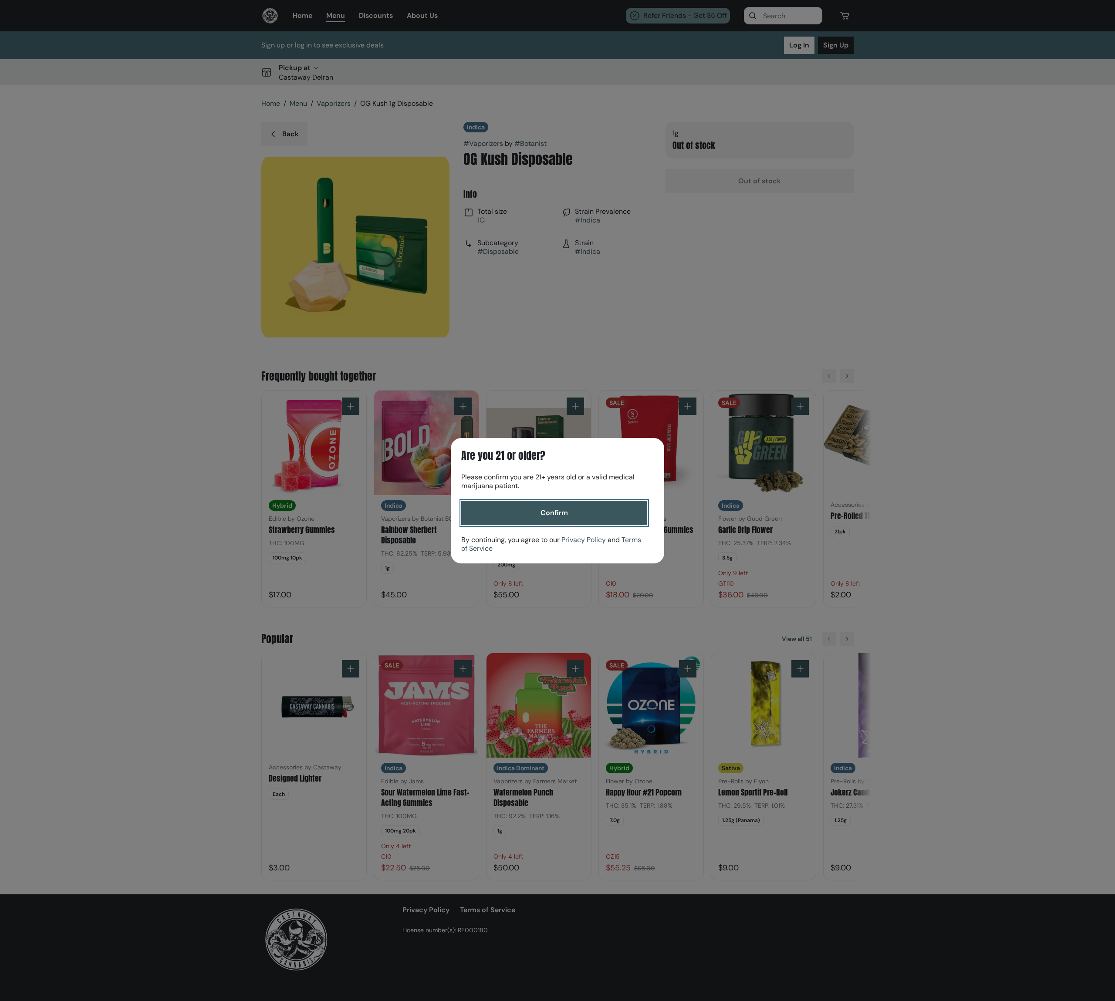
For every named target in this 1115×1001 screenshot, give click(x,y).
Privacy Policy (583, 539)
